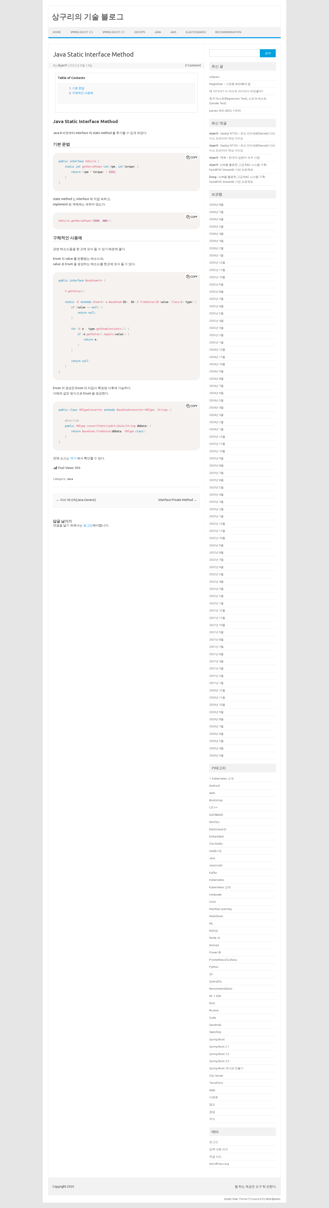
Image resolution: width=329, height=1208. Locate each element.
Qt (211, 974)
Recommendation (228, 32)
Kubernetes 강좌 (220, 887)
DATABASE (216, 814)
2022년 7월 (216, 559)
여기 (73, 458)
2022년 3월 (216, 588)
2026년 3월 (216, 240)
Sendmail (215, 1024)
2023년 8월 (216, 465)
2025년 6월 (216, 306)
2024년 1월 (216, 429)
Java (158, 32)
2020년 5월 (216, 740)
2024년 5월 (216, 400)
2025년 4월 (216, 320)
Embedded (216, 836)
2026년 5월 (216, 226)
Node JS (214, 937)
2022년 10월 (217, 537)
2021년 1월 (216, 682)
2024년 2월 (216, 422)
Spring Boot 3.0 (219, 1061)
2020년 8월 (216, 719)
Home (57, 32)
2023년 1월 (216, 516)
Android (214, 785)
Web (212, 1090)
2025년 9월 (216, 284)
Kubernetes (216, 879)
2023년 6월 (216, 479)
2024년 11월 (217, 356)
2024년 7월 (216, 385)
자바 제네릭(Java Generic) (76, 500)
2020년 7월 (216, 726)
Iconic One (231, 1198)
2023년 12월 (217, 436)
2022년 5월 (216, 574)
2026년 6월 (216, 219)
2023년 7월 (216, 472)
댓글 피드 (215, 1156)
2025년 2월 (216, 335)
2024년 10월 (217, 364)
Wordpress (273, 1198)
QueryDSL (215, 981)
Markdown (216, 916)
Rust (212, 1003)
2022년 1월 (216, 603)
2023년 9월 (216, 458)
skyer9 (62, 65)
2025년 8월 (216, 291)
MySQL (213, 930)
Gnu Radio (216, 843)
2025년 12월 (217, 262)
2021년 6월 (216, 654)
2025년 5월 (216, 313)
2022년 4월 (216, 581)
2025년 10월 (217, 277)
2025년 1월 (216, 342)
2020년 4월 (216, 748)
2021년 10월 (217, 624)
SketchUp (215, 1031)
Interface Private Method (177, 500)
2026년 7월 (216, 211)
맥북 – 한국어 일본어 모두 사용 (240, 157)
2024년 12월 (217, 349)
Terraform (216, 1082)
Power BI (215, 952)
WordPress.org (219, 1163)
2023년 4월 (216, 494)
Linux (212, 901)
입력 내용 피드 (218, 1149)
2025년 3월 (216, 327)
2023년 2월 (216, 509)
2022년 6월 (216, 567)
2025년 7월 (216, 298)
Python (213, 966)
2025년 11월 (217, 269)
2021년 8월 (216, 639)
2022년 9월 (216, 545)
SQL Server (216, 1075)
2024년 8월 (216, 378)
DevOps (140, 32)
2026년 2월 (216, 248)
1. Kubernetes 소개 (221, 778)
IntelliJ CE (215, 850)
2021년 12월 (217, 610)
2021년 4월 (216, 661)
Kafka (213, 872)
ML (211, 923)
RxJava (213, 1010)
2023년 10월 (217, 451)
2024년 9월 (216, 371)
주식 (212, 1119)
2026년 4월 (216, 233)
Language (215, 894)
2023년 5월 (216, 487)
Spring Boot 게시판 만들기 (226, 1068)
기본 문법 (78, 88)
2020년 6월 (216, 733)
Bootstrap (216, 800)
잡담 (212, 1111)
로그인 (88, 525)
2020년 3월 (216, 755)
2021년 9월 (216, 632)
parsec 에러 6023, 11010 (225, 110)
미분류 (213, 1097)
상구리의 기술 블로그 (88, 16)
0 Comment (193, 65)
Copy (193, 157)
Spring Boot (217, 1039)
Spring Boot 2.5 (81, 32)
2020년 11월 (217, 697)
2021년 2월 (216, 675)
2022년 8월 (216, 552)
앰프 (212, 1104)
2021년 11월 (217, 617)
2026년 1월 (216, 255)
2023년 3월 (216, 501)
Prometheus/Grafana (223, 959)
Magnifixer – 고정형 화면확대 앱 (229, 83)
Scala (212, 1017)
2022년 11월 (217, 530)
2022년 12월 (217, 523)
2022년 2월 (216, 595)
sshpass (214, 76)
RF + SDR (215, 995)
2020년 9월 (216, 712)
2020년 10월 (217, 704)
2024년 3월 (216, 414)
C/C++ (213, 807)
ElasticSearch (196, 32)
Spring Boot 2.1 (114, 32)
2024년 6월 (216, 392)
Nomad (214, 945)
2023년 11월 (217, 443)
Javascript (215, 865)
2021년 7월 (216, 646)
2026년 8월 (216, 204)
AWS (173, 32)
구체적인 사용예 (82, 92)
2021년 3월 (216, 668)
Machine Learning (220, 908)
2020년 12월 (217, 690)
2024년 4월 (216, 407)
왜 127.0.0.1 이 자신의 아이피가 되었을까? (236, 91)
